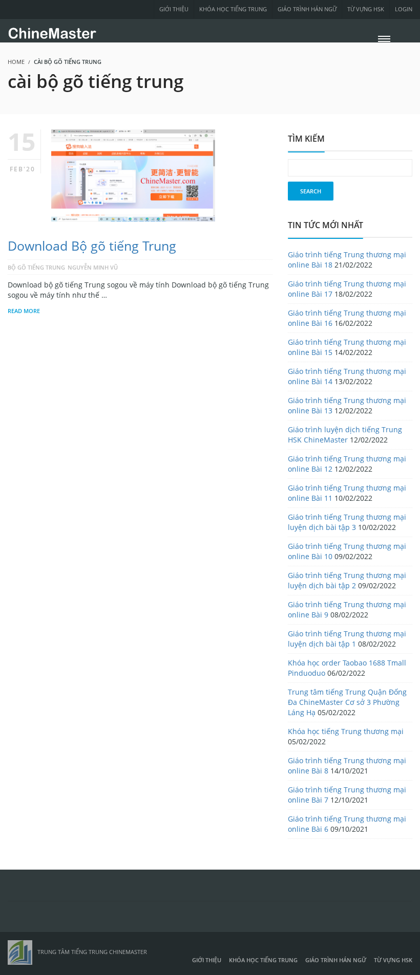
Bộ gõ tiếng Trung (36, 267)
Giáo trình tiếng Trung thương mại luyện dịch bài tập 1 (347, 639)
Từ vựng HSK (365, 9)
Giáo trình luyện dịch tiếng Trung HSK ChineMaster (345, 435)
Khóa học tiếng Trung (233, 9)
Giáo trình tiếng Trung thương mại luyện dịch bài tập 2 (347, 580)
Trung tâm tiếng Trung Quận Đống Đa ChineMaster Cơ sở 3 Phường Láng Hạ (347, 702)
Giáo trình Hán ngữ (307, 9)
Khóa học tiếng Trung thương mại (346, 731)
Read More (24, 311)
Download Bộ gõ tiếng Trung (92, 245)
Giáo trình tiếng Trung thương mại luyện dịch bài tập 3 (347, 522)
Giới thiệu (173, 9)
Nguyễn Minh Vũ (93, 267)
